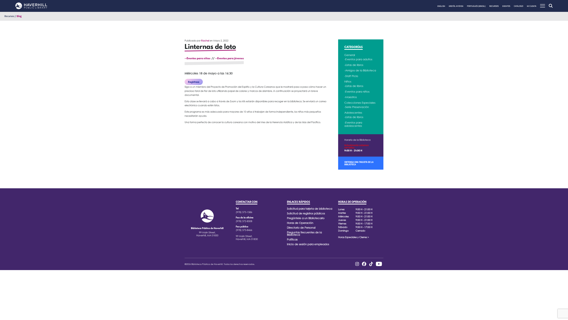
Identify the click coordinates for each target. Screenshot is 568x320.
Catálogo (518, 6)
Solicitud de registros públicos (306, 213)
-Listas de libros (353, 65)
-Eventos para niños (356, 91)
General (349, 55)
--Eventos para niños (197, 58)
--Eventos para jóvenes (229, 58)
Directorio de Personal (301, 227)
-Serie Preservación (356, 107)
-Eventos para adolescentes (353, 124)
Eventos (506, 6)
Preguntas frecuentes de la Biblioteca (304, 233)
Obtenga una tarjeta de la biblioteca (358, 163)
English (441, 6)
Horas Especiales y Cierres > (353, 237)
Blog (19, 16)
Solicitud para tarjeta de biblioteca (309, 208)
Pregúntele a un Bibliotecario (306, 218)
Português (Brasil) (476, 6)
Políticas (292, 239)
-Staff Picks (351, 76)
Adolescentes (353, 112)
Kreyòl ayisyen (456, 6)
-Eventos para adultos (358, 59)
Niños (347, 81)
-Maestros (350, 97)
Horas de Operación (300, 222)
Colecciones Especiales (359, 102)
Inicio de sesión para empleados (308, 244)
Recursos (494, 6)
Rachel (205, 40)
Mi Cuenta (531, 6)
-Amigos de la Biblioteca (360, 70)
